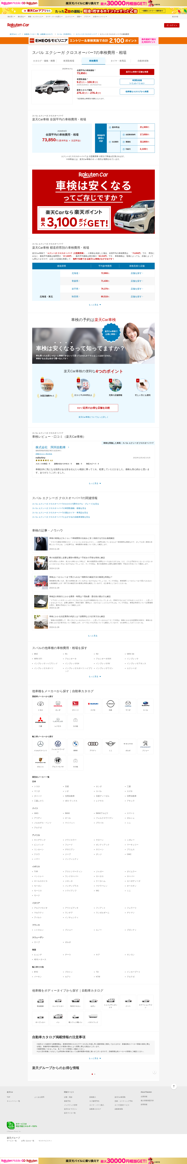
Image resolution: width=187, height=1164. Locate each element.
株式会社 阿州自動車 (51, 447)
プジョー (69, 930)
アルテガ (38, 827)
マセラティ (39, 913)
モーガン (38, 886)
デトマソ (131, 913)
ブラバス (100, 823)
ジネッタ (69, 881)
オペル (68, 818)
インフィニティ (71, 859)
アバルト (38, 917)
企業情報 (144, 1097)
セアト (68, 977)
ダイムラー (131, 871)
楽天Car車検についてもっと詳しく (94, 417)
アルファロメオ (41, 908)
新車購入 (92, 1097)
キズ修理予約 (94, 1101)
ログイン (173, 25)
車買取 (68, 61)
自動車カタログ (95, 1109)
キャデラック (40, 840)
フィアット (101, 908)
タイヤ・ (118, 61)
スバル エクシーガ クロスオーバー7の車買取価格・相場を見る (59, 508)
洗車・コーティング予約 (124, 1101)
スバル (99, 791)
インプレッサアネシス (136, 663)
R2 (97, 654)
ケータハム (101, 881)
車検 (93, 61)
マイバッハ (70, 823)
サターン (100, 840)
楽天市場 (175, 17)
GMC (129, 854)
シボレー (131, 840)
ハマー (37, 859)
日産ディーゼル (102, 796)
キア (98, 955)
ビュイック (39, 845)
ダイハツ (38, 796)
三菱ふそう (39, 801)
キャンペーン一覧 (13, 1101)
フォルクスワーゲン (104, 818)
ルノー (99, 930)
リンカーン (39, 849)
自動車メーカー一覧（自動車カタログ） (39, 34)
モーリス (38, 891)
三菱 (129, 786)
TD (97, 972)
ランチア (69, 913)
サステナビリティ (45, 1141)
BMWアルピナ (102, 813)
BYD (36, 972)
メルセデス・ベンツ (42, 823)
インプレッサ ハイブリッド (46, 663)
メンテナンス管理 (70, 1105)
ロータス (100, 876)
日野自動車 (131, 796)
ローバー (131, 876)
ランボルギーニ (102, 913)
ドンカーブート (133, 972)
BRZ (36, 654)
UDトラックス (71, 801)
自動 (143, 61)
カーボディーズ (133, 881)
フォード (69, 845)
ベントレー (39, 876)
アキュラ (131, 801)
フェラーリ (131, 908)
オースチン (131, 886)
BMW (67, 813)
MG (97, 891)
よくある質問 (39, 1097)
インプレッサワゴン (104, 668)
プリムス (131, 849)
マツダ (37, 791)
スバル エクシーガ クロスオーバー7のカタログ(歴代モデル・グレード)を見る (65, 504)
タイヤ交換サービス (122, 1105)
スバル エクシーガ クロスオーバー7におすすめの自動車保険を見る (61, 517)
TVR (36, 871)
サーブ (37, 942)
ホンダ (99, 786)
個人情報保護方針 (147, 1100)
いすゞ (68, 791)
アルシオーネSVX (103, 659)
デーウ (68, 955)
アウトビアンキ (71, 908)
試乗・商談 (68, 1097)
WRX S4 (130, 654)
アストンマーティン (73, 871)
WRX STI (38, 659)
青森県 (75, 281)
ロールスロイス (41, 881)
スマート (131, 813)
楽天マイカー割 (70, 1113)
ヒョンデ (38, 955)
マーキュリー (132, 845)
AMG (36, 813)
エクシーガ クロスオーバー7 (86, 34)
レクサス (100, 801)
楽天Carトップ (15, 34)
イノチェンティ (71, 917)
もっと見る (92, 636)
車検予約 (67, 1101)
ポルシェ (131, 818)
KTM (98, 977)
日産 (67, 786)
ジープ (68, 854)
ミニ (129, 823)
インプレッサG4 (72, 663)
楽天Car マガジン (70, 1109)
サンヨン (131, 955)
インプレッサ (132, 659)
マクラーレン (101, 886)
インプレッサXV (103, 663)
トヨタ (37, 786)
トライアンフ (71, 891)
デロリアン (70, 849)
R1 (66, 654)
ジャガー (100, 871)
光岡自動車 (70, 796)
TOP (8, 1097)
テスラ (37, 854)
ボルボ (68, 942)
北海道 (75, 273)
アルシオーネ (71, 659)
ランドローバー (71, 876)
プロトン (69, 972)
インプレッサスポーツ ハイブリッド (78, 669)
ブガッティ (131, 930)
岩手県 (75, 289)
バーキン (38, 977)
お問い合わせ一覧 (27, 1141)
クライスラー (71, 840)
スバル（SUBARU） (64, 34)
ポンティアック (102, 845)
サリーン (100, 849)
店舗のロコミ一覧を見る (44, 454)
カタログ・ (44, 61)
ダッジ (99, 854)
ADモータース (40, 959)
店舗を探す (136, 273)
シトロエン (39, 930)
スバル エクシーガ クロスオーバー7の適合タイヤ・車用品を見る (60, 512)
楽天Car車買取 (120, 1097)
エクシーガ (131, 668)
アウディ (38, 818)
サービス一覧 (12, 1141)
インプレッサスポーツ (43, 668)
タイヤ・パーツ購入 (96, 1105)
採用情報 (144, 1104)
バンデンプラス (71, 886)
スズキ (130, 791)
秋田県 (75, 296)
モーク (37, 895)
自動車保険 (119, 1109)
